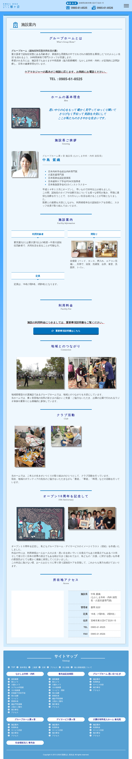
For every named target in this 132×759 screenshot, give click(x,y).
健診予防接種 (16, 704)
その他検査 (15, 690)
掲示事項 (14, 709)
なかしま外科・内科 (25, 673)
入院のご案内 (16, 706)
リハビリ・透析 (58, 690)
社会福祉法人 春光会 (25, 742)
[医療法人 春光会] (11, 5)
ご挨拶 (34, 667)
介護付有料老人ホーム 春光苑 (107, 719)
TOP (13, 667)
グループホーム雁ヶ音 (25, 719)
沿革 (44, 667)
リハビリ (14, 698)
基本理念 (23, 667)
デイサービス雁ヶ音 (66, 719)
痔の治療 (14, 695)
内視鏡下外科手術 (18, 693)
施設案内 (96, 679)
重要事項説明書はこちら (68, 330)
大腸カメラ (15, 684)
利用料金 (96, 681)
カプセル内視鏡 (17, 687)
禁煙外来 (14, 701)
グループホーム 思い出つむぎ (107, 673)
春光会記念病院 (66, 673)
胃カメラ (14, 681)
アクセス (53, 667)
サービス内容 (98, 684)
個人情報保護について (83, 667)
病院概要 (14, 679)
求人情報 (65, 667)
